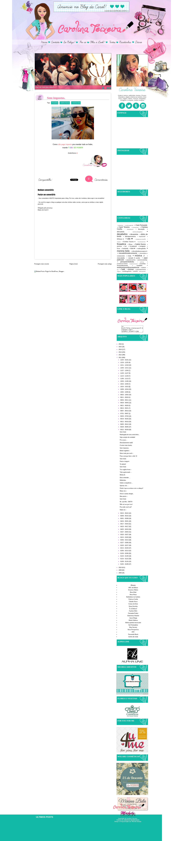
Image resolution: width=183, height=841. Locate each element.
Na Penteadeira (133, 625)
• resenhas (142, 263)
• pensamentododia (125, 262)
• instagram (142, 246)
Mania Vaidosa (133, 620)
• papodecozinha (130, 260)
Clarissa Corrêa (133, 599)
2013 (120, 352)
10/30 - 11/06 (124, 381)
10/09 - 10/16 (124, 389)
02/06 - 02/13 (124, 550)
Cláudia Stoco (133, 601)
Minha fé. (122, 475)
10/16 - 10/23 (124, 386)
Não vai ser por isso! (126, 504)
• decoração (140, 229)
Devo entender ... (125, 477)
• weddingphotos (127, 271)
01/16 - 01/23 (124, 558)
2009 (120, 570)
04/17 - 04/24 (124, 524)
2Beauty (133, 585)
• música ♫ (139, 255)
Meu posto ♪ (123, 496)
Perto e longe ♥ (124, 461)
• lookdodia (124, 248)
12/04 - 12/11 (124, 368)
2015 (120, 346)
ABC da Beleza (133, 587)
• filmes (130, 244)
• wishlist (135, 271)
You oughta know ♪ (125, 469)
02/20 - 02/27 (124, 545)
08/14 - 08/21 (124, 408)
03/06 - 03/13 (124, 540)
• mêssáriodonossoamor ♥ (139, 251)
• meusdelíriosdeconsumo (127, 253)
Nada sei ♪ (123, 510)
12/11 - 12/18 (124, 365)
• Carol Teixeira (123, 227)
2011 (120, 357)
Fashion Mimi (133, 611)
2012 (120, 355)
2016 (120, 344)
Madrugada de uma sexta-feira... (130, 434)
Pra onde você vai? (126, 507)
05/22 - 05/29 (124, 429)
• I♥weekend (132, 246)
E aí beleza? (133, 608)
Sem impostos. (124, 448)
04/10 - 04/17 (124, 526)
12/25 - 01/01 (124, 360)
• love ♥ (132, 248)
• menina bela (76, 103)
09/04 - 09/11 (124, 400)
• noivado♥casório (133, 258)
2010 (120, 567)
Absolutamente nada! (126, 442)
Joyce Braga (133, 618)
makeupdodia (142, 271)
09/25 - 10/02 (124, 394)
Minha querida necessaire (133, 622)
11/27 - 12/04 (124, 370)
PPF (133, 632)
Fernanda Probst (133, 613)
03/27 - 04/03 (124, 532)
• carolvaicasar (135, 227)
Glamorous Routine (133, 615)
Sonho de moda (133, 636)
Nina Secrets (133, 627)
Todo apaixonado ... (126, 472)
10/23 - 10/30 (124, 384)
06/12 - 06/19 (124, 421)
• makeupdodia (141, 248)
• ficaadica (54, 103)
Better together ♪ (125, 450)
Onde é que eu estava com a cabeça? (131, 488)
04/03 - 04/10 (124, 529)
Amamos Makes (133, 590)
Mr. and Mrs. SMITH (126, 502)
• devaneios (133, 234)
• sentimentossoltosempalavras (132, 266)
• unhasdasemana (140, 269)
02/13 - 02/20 (124, 548)
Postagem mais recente (41, 264)
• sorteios (143, 267)
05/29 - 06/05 (124, 427)
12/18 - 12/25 (124, 362)
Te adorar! (123, 464)
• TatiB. (122, 269)
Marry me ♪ (123, 491)
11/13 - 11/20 (124, 376)
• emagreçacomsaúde (140, 239)
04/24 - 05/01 (124, 521)
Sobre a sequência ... (126, 483)
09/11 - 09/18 (124, 397)
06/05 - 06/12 (124, 424)
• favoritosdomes (141, 241)
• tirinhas (130, 269)
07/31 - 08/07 (124, 413)
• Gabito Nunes (64, 103)
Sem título (123, 432)
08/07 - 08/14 (124, 411)
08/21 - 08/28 (124, 405)
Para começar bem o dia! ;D (128, 456)
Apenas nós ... (124, 485)
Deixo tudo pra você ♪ (126, 453)
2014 (120, 349)
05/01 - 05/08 (124, 518)
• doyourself (141, 236)
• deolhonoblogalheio (136, 231)
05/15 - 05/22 (124, 513)
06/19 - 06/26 (124, 419)
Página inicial (73, 264)
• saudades (137, 265)
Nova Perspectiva (133, 629)
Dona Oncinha (133, 606)
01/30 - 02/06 (124, 553)
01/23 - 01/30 (124, 556)
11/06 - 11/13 (124, 378)
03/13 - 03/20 (124, 537)
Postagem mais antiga (105, 264)
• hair (125, 246)
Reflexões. (123, 480)
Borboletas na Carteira (133, 597)
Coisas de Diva (133, 604)
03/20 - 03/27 (124, 534)
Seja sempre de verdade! (127, 437)
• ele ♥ (129, 238)
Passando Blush (133, 634)
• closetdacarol (129, 229)
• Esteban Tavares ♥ (129, 241)
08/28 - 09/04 (124, 403)
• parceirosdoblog (142, 260)
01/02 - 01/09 (124, 564)
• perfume (140, 262)
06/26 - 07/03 (124, 416)
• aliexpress (120, 225)
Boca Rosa (133, 594)
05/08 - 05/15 (124, 516)
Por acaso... (123, 440)
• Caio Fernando (140, 225)
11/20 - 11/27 (124, 373)
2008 (120, 573)
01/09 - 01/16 (124, 561)
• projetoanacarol (133, 263)
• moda (128, 256)
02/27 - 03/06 (124, 542)
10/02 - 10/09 (124, 392)
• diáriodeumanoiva (129, 236)
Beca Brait (133, 592)
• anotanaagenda (128, 225)
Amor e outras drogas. (126, 493)
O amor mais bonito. (126, 445)
